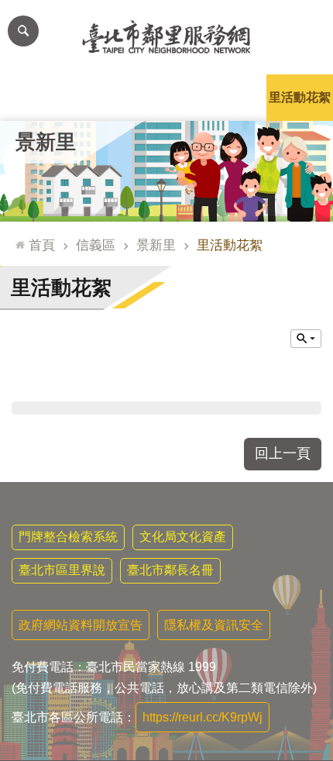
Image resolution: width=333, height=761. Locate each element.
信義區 (95, 245)
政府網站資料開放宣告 (80, 625)
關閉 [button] (305, 338)
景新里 (156, 245)
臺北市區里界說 (62, 570)
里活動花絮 (300, 97)
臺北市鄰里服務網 (166, 37)
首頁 (42, 245)
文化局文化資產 (182, 536)
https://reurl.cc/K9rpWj (202, 717)
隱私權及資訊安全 (213, 625)
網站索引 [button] (23, 30)
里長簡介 (100, 97)
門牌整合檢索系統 (68, 536)
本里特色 (233, 97)
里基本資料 (166, 97)
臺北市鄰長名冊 (170, 570)
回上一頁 (283, 453)
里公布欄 (33, 97)
